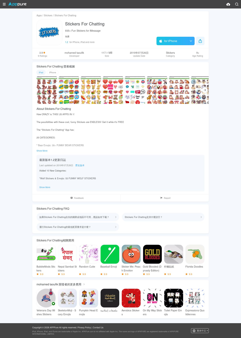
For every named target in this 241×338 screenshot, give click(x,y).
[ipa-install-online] (228, 4)
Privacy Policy (84, 327)
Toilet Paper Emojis (173, 312)
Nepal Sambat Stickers (67, 268)
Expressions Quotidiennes (194, 312)
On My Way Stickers (152, 312)
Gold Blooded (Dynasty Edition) (152, 268)
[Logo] (17, 4)
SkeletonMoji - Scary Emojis (67, 312)
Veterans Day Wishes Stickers (46, 312)
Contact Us (98, 327)
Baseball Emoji (108, 266)
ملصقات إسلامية (109, 310)
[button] (4, 4)
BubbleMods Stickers (46, 268)
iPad (41, 72)
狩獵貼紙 (169, 266)
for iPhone (170, 41)
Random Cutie (87, 266)
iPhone (52, 72)
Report (167, 197)
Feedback (79, 197)
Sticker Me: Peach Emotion (131, 268)
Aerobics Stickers (131, 312)
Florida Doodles (194, 266)
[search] (237, 4)
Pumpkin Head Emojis (88, 312)
